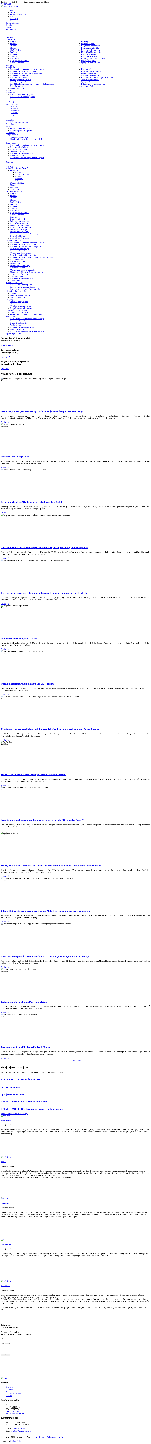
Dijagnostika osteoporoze (90, 46)
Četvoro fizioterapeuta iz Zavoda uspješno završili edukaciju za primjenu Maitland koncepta (46, 956)
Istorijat (13, 12)
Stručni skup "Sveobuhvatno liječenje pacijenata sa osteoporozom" (33, 774)
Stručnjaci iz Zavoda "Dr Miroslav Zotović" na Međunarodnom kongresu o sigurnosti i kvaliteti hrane (51, 865)
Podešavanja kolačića (55, 1437)
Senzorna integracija (88, 44)
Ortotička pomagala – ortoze (20, 128)
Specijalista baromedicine (19, 61)
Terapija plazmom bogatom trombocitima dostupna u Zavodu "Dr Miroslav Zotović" (42, 820)
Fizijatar (13, 42)
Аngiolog (13, 56)
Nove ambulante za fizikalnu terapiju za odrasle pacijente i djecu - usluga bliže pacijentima (44, 547)
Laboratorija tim (6, 1244)
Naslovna (9, 166)
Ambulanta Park (87, 86)
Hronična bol (86, 69)
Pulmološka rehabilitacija (19, 75)
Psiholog (84, 42)
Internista (13, 46)
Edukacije (14, 19)
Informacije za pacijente (19, 122)
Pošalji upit (5, 1355)
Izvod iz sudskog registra (15, 1413)
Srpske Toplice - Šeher (14, 334)
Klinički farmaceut (17, 63)
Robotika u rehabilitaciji (10, 91)
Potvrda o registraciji (13, 1411)
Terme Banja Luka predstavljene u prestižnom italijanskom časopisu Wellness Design (42, 411)
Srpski (3, 4)
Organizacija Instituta (18, 14)
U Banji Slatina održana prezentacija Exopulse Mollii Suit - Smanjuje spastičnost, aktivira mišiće (47, 911)
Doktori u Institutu (12, 23)
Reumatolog (14, 59)
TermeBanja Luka (10, 161)
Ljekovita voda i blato (18, 149)
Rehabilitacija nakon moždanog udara (24, 71)
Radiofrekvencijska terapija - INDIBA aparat (27, 158)
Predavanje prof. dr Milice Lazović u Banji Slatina (25, 1047)
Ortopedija (10, 300)
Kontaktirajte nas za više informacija (14, 1114)
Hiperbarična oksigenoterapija (12, 134)
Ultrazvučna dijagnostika (90, 50)
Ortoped (13, 44)
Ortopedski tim (5, 1286)
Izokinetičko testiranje (89, 54)
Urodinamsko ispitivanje (90, 56)
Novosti (9, 1391)
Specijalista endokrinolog (90, 63)
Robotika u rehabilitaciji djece (21, 95)
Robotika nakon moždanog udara (22, 97)
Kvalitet (13, 17)
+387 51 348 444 (19, 1429)
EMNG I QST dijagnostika (91, 52)
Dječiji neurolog (16, 52)
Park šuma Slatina (17, 156)
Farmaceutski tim (6, 1120)
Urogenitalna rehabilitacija (91, 71)
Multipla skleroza (16, 86)
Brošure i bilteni (16, 21)
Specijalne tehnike (88, 82)
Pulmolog (14, 54)
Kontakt (9, 25)
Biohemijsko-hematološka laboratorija (95, 59)
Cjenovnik (9, 27)
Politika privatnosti (38, 1437)
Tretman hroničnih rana (90, 80)
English (8, 4)
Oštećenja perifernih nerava (20, 80)
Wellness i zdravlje (17, 151)
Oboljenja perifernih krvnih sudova (94, 75)
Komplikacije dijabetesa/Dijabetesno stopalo (97, 78)
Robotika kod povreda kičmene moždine (25, 99)
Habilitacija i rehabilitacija (15, 109)
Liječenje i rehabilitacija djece (13, 103)
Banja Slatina (11, 317)
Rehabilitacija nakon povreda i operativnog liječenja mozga (32, 84)
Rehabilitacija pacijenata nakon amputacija (26, 73)
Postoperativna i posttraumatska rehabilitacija (27, 69)
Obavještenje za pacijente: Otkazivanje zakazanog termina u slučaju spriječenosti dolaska (44, 593)
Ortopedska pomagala (10, 125)
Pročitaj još (5, 422)
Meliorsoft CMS (16, 1441)
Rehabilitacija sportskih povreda (93, 84)
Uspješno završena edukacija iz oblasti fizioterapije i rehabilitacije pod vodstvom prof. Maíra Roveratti (50, 729)
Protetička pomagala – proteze (21, 131)
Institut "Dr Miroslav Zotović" (17, 168)
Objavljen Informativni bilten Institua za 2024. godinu (27, 684)
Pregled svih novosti (75, 1060)
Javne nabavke (11, 29)
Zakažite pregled (7, 345)
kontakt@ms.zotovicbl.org (21, 1431)
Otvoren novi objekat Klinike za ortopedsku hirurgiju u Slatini (31, 502)
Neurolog (13, 48)
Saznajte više (6, 357)
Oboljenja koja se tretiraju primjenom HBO (26, 139)
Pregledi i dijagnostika (10, 38)
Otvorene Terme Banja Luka (15, 456)
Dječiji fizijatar (15, 50)
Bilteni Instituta (20, 181)
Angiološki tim (5, 1203)
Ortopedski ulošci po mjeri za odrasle (19, 638)
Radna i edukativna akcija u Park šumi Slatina (24, 1002)
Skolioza (14, 106)
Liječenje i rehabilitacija (10, 66)
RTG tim (3, 1162)
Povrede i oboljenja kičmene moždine (24, 82)
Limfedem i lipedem (88, 73)
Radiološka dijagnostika (90, 48)
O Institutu (10, 10)
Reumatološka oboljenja (19, 78)
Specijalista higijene (88, 61)
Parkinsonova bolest (17, 88)
